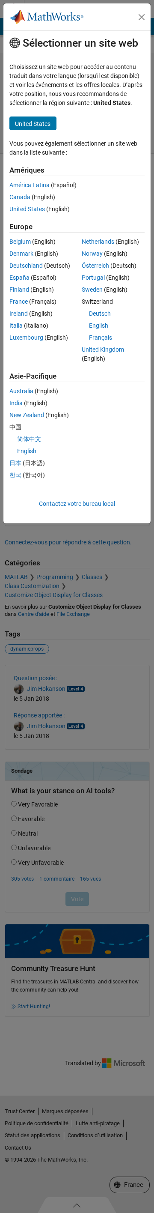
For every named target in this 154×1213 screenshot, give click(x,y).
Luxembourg (26, 337)
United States (27, 209)
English (98, 325)
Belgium (20, 241)
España (19, 277)
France (18, 301)
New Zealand (26, 415)
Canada (19, 197)
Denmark (21, 253)
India (16, 403)
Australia (21, 391)
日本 (15, 463)
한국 (15, 475)
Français (100, 337)
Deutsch (100, 313)
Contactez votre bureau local (77, 503)
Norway (92, 253)
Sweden (92, 289)
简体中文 (29, 439)
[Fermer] (142, 17)
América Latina (29, 185)
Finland (19, 289)
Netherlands (98, 241)
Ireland (18, 313)
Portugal (93, 277)
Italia (16, 325)
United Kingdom (103, 349)
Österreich (95, 265)
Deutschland (26, 265)
